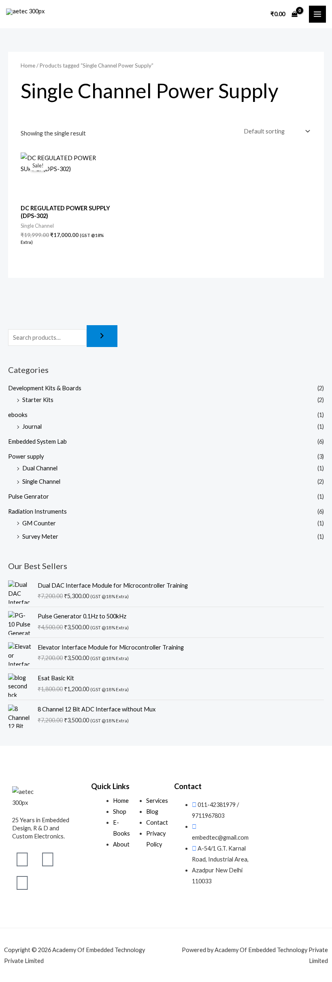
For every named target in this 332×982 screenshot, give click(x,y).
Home (28, 65)
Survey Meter (40, 536)
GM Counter (39, 523)
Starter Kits (37, 399)
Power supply (26, 456)
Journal (32, 426)
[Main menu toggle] (317, 14)
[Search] (102, 336)
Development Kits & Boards (44, 388)
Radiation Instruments (37, 511)
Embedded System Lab (37, 441)
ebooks (18, 414)
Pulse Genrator (28, 496)
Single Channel (41, 481)
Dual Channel (39, 468)
